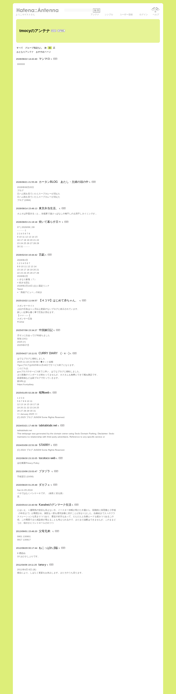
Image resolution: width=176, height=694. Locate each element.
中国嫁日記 (46, 330)
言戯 (41, 254)
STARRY (44, 445)
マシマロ (44, 58)
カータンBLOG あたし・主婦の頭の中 (63, 181)
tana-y (42, 564)
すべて (20, 48)
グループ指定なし (33, 48)
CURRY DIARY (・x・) (54, 353)
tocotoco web (47, 458)
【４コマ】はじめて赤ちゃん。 (59, 300)
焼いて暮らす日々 (50, 221)
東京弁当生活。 (48, 208)
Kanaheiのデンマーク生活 (55, 504)
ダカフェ (44, 484)
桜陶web (44, 392)
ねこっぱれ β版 (48, 547)
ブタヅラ (45, 471)
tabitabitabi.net (48, 425)
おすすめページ (43, 52)
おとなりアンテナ (25, 52)
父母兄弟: (45, 531)
